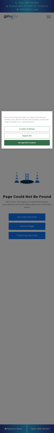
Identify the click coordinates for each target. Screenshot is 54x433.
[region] (27, 130)
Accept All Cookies (27, 143)
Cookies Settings (27, 129)
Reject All (27, 136)
